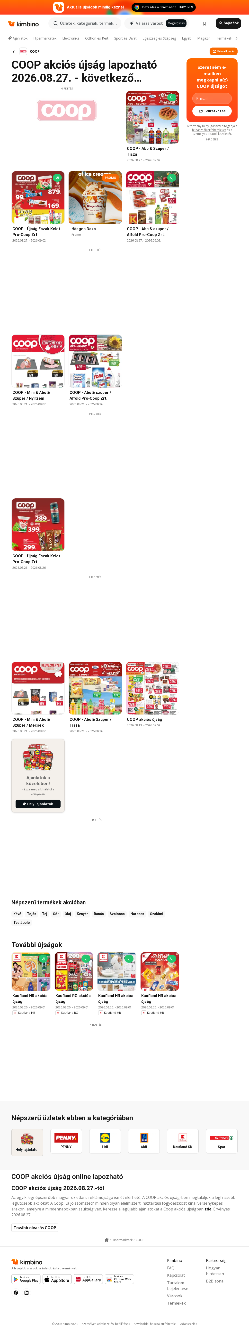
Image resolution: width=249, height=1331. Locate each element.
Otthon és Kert (96, 38)
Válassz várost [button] (149, 23)
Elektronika (71, 38)
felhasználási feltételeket (209, 130)
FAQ (170, 1268)
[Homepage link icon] (107, 1240)
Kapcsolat (176, 1275)
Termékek (224, 38)
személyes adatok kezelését (212, 134)
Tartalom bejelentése (177, 1285)
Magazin (204, 38)
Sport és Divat (125, 38)
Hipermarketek (44, 38)
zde (208, 1209)
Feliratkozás (226, 51)
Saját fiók (231, 23)
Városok (174, 1296)
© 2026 (65, 1324)
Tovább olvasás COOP (35, 1227)
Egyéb (186, 38)
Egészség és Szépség (159, 38)
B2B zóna (214, 1281)
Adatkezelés (188, 1324)
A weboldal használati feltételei (155, 1324)
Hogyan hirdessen (215, 1270)
